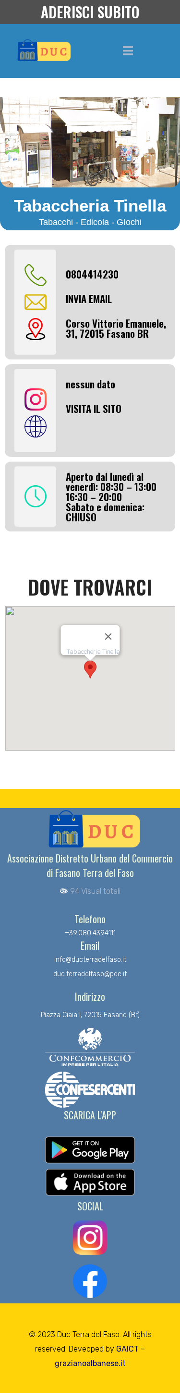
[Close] (108, 636)
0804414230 (92, 273)
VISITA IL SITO (93, 408)
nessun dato (90, 383)
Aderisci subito (90, 12)
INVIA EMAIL (89, 298)
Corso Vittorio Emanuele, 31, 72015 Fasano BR (116, 328)
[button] (90, 669)
